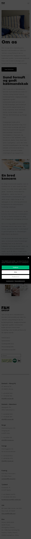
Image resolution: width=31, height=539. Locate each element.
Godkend (15, 267)
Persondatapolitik (20, 281)
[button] (28, 258)
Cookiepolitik (10, 281)
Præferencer (15, 277)
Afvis (15, 272)
